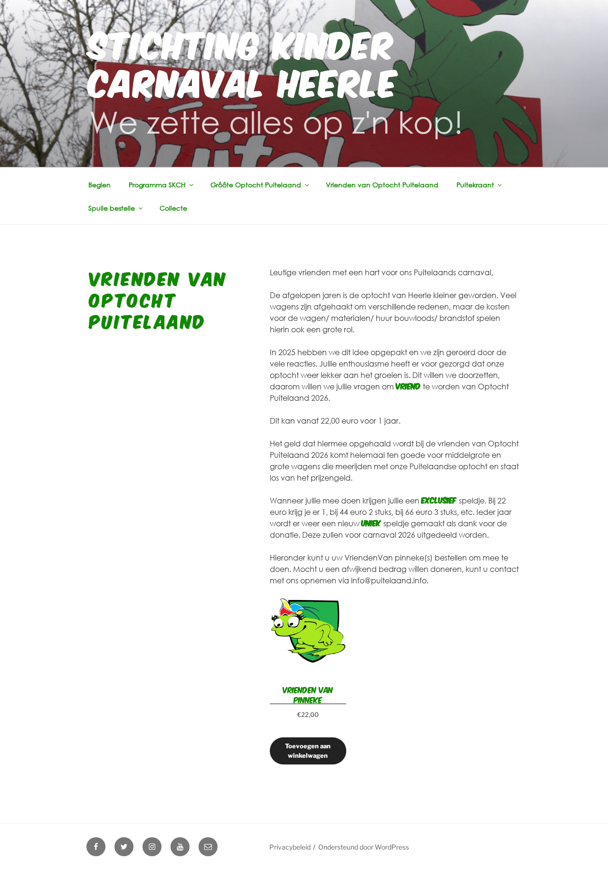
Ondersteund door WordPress (363, 847)
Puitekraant (475, 185)
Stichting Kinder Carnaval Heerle (244, 61)
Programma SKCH (157, 185)
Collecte (173, 208)
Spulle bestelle (111, 208)
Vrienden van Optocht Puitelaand (382, 185)
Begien (99, 185)
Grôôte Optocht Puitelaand (255, 185)
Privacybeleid (290, 847)
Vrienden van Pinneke (308, 694)
